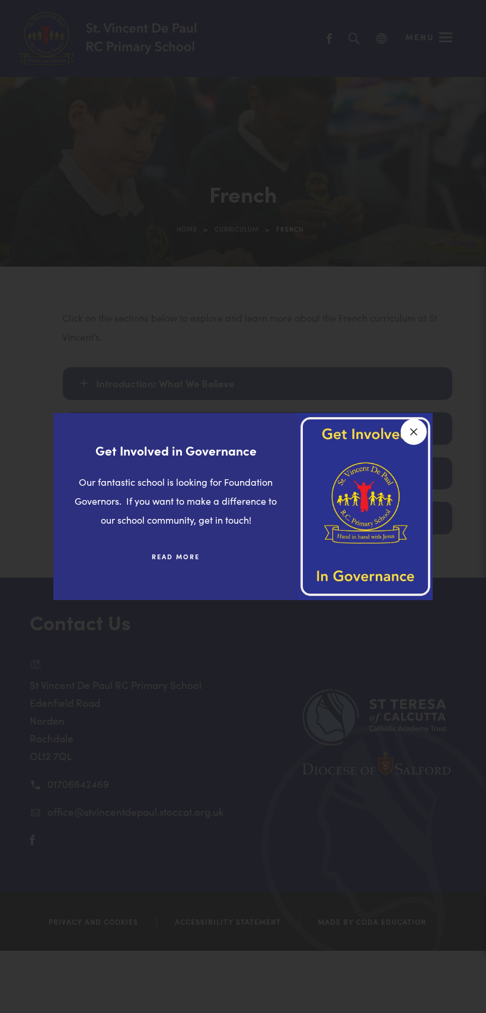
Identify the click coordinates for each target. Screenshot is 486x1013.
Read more (185, 561)
